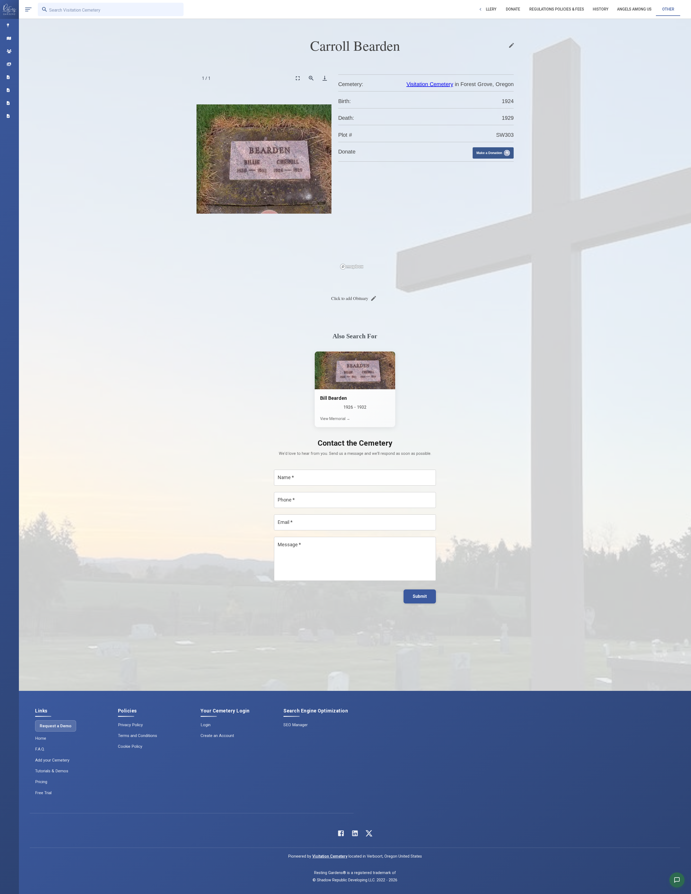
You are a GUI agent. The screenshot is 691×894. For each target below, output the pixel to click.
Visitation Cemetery (430, 84)
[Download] (324, 78)
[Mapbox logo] (352, 267)
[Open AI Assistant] (677, 880)
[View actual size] (311, 78)
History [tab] (600, 9)
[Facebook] (341, 835)
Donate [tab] (513, 9)
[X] (369, 835)
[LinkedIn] (355, 835)
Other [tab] (668, 9)
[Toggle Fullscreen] (297, 78)
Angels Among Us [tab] (634, 9)
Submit (420, 596)
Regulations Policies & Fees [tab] (556, 9)
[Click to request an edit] (511, 45)
